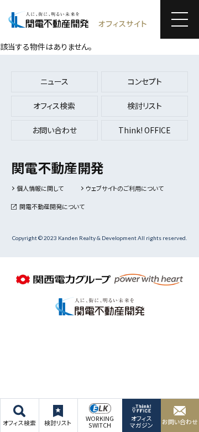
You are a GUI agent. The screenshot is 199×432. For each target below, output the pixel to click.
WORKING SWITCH (100, 421)
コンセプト (145, 81)
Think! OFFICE (144, 130)
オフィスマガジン (141, 421)
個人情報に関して (40, 188)
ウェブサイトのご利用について (125, 188)
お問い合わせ (180, 421)
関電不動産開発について (52, 206)
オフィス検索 (19, 422)
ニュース (54, 81)
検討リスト (58, 422)
